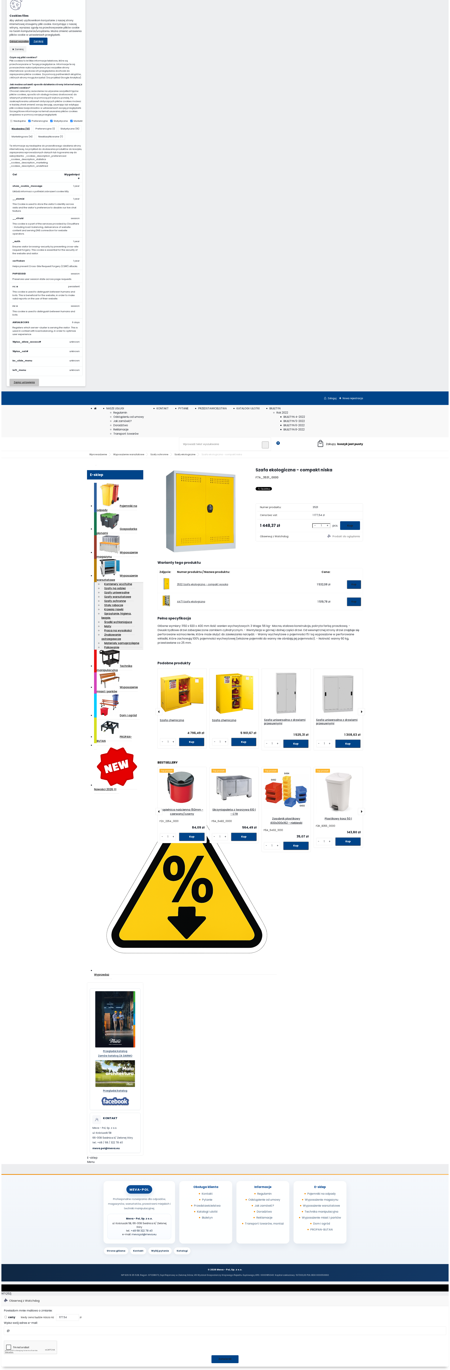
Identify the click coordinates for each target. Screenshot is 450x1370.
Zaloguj (332, 398)
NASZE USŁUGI (115, 408)
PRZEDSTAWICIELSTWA (212, 408)
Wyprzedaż (101, 974)
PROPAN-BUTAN (114, 739)
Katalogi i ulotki (207, 1212)
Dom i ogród (128, 715)
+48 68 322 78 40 (142, 1230)
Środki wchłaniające (118, 622)
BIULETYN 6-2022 (294, 425)
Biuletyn (207, 1218)
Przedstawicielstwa (207, 1206)
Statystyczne (61, 120)
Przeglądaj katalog (115, 1051)
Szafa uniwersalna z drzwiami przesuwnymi (285, 721)
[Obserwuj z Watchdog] (336, 536)
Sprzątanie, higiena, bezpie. (116, 616)
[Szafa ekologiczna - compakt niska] (201, 511)
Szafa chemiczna (172, 720)
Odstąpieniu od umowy (128, 417)
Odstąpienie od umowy (264, 1200)
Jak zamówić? (122, 421)
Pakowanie (111, 647)
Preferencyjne (40, 120)
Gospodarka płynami (117, 531)
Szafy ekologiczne (185, 454)
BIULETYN (275, 408)
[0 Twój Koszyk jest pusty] (340, 444)
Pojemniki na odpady (117, 508)
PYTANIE (183, 408)
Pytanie (207, 1200)
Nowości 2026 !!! (105, 789)
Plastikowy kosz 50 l (338, 818)
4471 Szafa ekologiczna (191, 601)
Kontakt (207, 1194)
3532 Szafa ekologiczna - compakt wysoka (202, 584)
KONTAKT (163, 408)
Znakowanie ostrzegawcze (111, 637)
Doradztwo (120, 425)
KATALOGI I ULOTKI (248, 408)
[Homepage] (95, 408)
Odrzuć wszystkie (19, 41)
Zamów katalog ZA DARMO (115, 1055)
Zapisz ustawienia (24, 382)
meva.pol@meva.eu (106, 1148)
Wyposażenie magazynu (117, 555)
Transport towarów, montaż (264, 1224)
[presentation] (158, 711)
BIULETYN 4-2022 (294, 417)
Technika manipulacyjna (114, 668)
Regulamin (120, 412)
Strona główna (116, 1250)
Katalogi (182, 1250)
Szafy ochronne (159, 454)
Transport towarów (126, 434)
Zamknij (38, 41)
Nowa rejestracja (353, 398)
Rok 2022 (282, 412)
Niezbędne (20, 120)
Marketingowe (82, 120)
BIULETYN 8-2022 (294, 429)
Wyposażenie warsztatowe (128, 454)
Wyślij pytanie (160, 1250)
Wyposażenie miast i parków (117, 689)
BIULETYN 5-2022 (294, 421)
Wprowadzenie (98, 454)
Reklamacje (120, 429)
